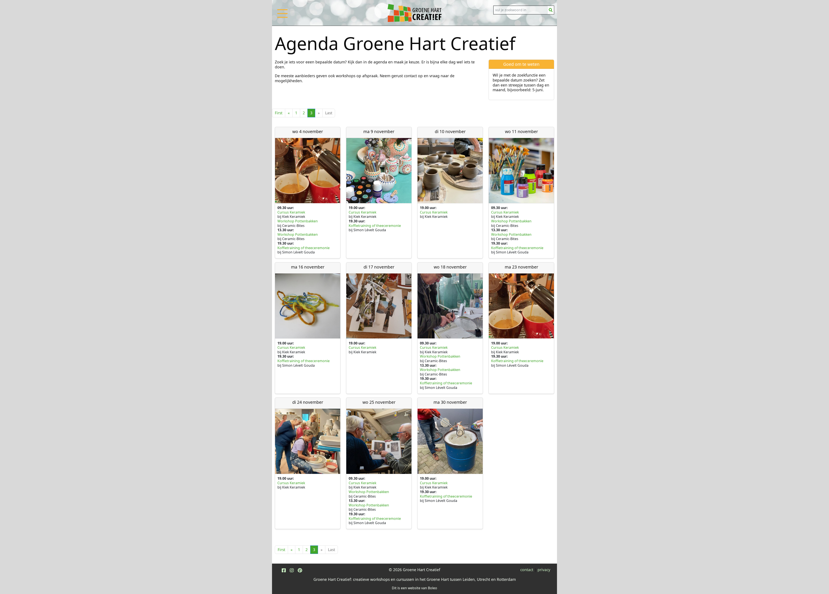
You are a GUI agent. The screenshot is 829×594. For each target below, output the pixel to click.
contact (526, 569)
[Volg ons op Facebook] (284, 570)
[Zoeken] (550, 10)
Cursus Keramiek (291, 212)
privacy (544, 569)
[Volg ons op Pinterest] (300, 570)
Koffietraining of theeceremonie (303, 247)
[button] (282, 17)
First (278, 112)
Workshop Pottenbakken (297, 221)
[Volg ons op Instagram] (292, 570)
